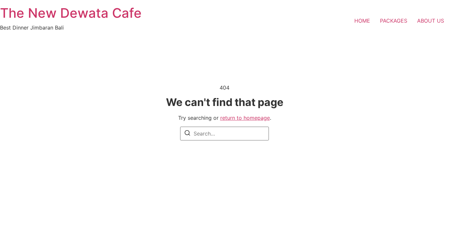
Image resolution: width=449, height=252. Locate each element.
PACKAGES (393, 20)
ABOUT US (430, 20)
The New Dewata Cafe (71, 13)
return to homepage (245, 118)
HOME (362, 20)
